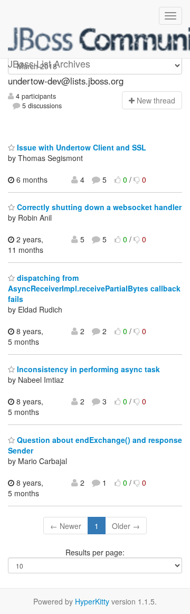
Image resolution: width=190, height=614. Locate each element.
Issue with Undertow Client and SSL (80, 147)
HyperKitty (92, 601)
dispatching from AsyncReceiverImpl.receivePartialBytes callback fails (94, 288)
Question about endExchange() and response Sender (95, 445)
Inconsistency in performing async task (87, 369)
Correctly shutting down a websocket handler (98, 207)
